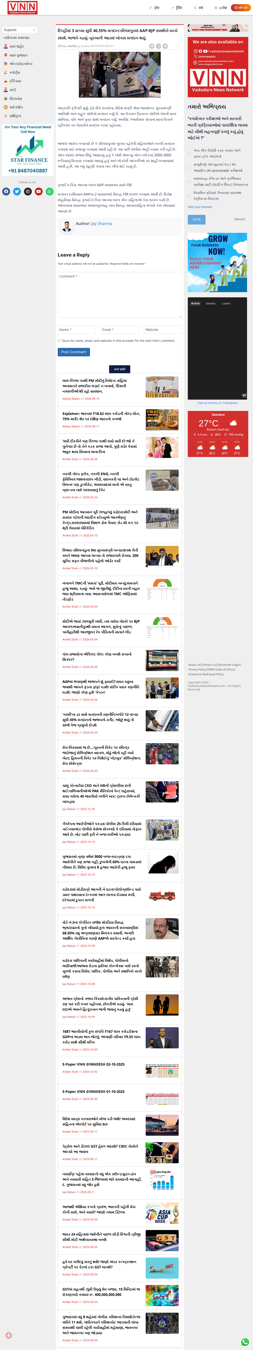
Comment (68, 276)
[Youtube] (39, 191)
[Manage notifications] (9, 1335)
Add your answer (200, 207)
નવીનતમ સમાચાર (16, 37)
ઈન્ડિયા (62, 46)
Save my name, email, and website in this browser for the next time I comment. (118, 341)
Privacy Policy (197, 669)
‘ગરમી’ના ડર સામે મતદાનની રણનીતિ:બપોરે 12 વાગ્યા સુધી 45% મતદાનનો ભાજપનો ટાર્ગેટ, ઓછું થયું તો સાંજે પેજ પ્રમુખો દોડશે (100, 719)
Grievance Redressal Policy (206, 674)
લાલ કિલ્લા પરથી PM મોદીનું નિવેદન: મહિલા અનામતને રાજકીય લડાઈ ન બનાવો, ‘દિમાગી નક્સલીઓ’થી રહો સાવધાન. (94, 386)
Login (236, 665)
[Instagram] (28, 191)
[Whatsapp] (50, 191)
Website (151, 330)
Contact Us (209, 665)
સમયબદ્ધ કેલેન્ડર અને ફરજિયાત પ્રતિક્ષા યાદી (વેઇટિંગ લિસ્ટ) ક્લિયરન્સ (221, 182)
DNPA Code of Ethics (220, 669)
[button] (152, 46)
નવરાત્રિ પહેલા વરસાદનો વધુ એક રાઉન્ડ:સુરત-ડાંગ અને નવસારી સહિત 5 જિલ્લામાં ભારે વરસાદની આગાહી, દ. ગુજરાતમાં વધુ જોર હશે (102, 1179)
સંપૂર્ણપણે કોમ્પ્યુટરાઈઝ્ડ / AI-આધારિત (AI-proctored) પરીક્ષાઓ (218, 167)
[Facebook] (6, 191)
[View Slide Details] (218, 67)
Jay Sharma (101, 223)
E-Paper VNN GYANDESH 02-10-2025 (93, 1064)
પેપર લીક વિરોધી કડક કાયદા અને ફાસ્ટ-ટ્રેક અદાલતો (217, 153)
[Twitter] (17, 191)
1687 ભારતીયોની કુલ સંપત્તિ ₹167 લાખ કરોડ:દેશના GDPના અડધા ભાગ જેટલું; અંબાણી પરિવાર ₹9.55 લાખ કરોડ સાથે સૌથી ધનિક (101, 1036)
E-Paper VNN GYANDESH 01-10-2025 (93, 1091)
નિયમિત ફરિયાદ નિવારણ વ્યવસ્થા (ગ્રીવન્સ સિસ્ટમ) (217, 196)
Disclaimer (224, 665)
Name (65, 330)
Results (239, 219)
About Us (194, 665)
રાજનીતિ (71, 46)
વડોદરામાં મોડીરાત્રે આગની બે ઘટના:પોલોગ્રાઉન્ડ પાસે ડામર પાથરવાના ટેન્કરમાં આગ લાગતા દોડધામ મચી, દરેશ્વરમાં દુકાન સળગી (101, 894)
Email (108, 330)
